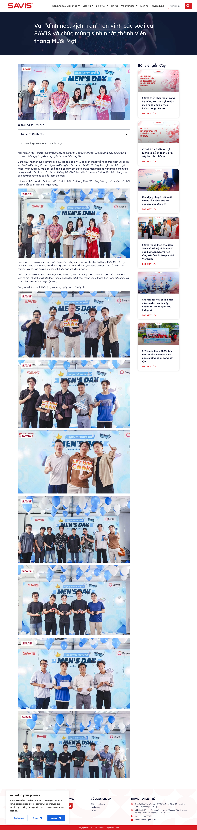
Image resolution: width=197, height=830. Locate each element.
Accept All (56, 818)
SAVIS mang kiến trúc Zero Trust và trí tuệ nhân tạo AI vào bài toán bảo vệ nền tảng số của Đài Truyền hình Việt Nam (158, 251)
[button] (126, 134)
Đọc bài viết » (149, 113)
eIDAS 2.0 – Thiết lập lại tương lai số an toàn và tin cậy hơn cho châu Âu (157, 153)
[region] (37, 807)
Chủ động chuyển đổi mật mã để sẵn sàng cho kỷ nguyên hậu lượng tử (157, 200)
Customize (19, 818)
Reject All (37, 818)
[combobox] (176, 6)
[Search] (188, 6)
